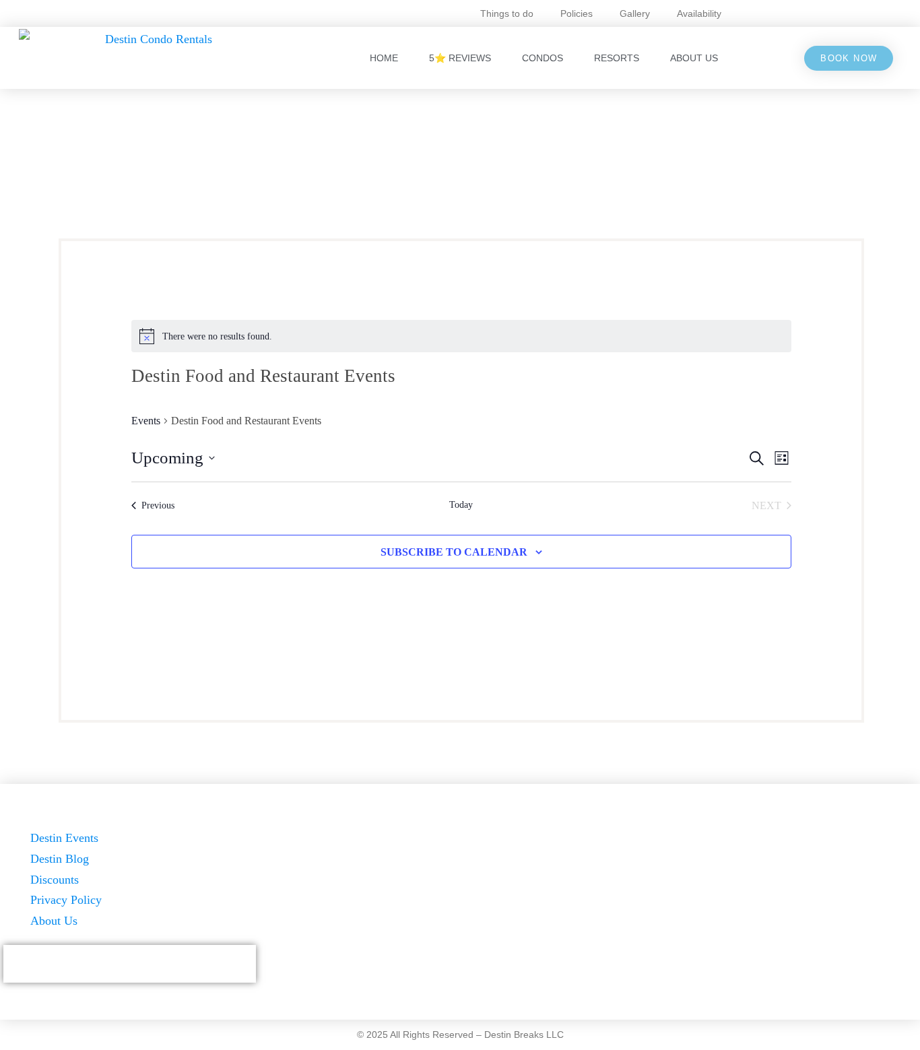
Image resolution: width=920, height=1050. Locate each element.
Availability (699, 13)
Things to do (506, 13)
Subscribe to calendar (454, 552)
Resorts (616, 58)
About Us (694, 58)
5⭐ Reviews (460, 58)
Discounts (54, 879)
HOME (384, 58)
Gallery (635, 13)
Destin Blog (59, 858)
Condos (542, 58)
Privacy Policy (66, 900)
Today (461, 505)
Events (145, 420)
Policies (576, 13)
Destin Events (64, 838)
